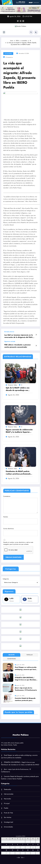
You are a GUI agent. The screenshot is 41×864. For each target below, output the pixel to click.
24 (38, 850)
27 (17, 853)
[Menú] (4, 32)
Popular (29, 655)
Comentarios (6, 496)
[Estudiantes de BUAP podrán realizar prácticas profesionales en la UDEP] (20, 457)
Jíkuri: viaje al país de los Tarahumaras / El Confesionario (26, 689)
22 (28, 850)
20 (17, 850)
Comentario (11, 659)
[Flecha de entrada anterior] (36, 334)
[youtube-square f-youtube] (23, 21)
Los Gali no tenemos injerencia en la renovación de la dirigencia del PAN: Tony (18, 336)
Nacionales (7, 799)
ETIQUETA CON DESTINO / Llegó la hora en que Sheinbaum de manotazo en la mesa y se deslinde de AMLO (26, 679)
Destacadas (7, 789)
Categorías (6, 579)
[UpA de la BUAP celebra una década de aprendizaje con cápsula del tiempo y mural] (20, 373)
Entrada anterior (9, 331)
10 (37, 844)
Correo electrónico (8, 529)
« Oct (18, 858)
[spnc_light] (36, 32)
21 (22, 850)
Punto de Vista (8, 813)
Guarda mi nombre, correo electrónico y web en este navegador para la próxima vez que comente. (18, 543)
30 (33, 853)
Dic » (22, 858)
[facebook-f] (18, 21)
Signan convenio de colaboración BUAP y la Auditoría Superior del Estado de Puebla (19, 430)
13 (17, 847)
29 (28, 853)
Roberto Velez (12, 385)
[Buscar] (31, 32)
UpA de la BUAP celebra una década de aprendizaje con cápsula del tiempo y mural (17, 389)
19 (12, 850)
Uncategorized (8, 822)
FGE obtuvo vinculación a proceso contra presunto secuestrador (17, 346)
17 (37, 847)
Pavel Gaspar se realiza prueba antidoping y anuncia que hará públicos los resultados (25, 668)
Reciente (12, 655)
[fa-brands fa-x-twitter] (21, 21)
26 (12, 853)
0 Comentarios (9, 57)
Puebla (6, 808)
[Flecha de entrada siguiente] (36, 345)
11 (6, 847)
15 (27, 847)
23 (33, 850)
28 (23, 853)
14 (22, 847)
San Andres (7, 817)
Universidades (8, 53)
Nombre (5, 517)
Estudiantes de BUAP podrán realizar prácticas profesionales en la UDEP (18, 472)
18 (6, 850)
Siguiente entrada (9, 341)
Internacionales (8, 794)
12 (12, 847)
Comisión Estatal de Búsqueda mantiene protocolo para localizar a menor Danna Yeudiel (26, 699)
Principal (7, 803)
